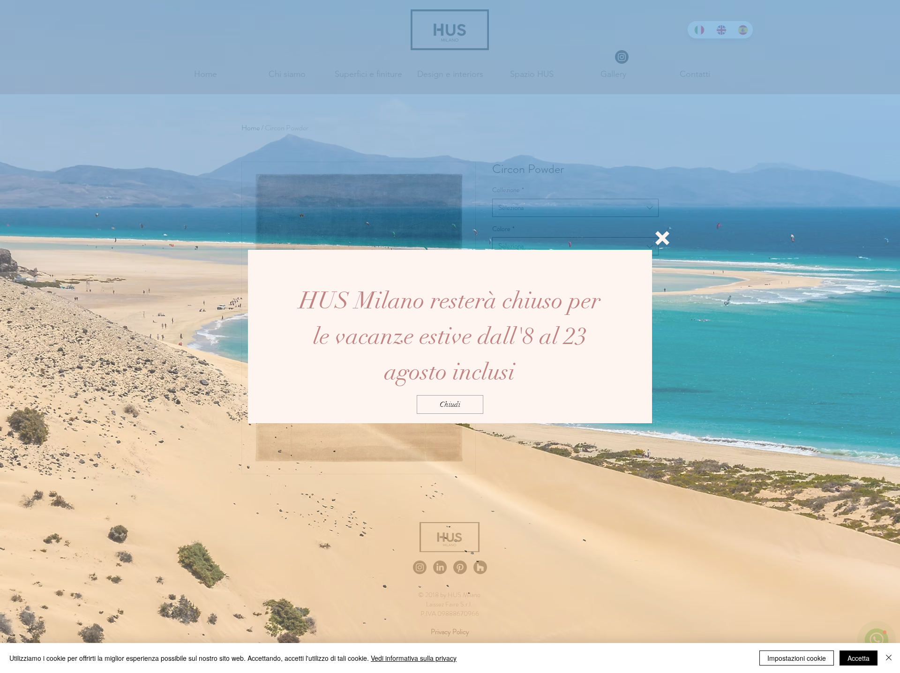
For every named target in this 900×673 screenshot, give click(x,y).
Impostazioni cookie (796, 658)
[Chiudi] (888, 658)
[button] (662, 238)
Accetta (859, 658)
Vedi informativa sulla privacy (414, 658)
